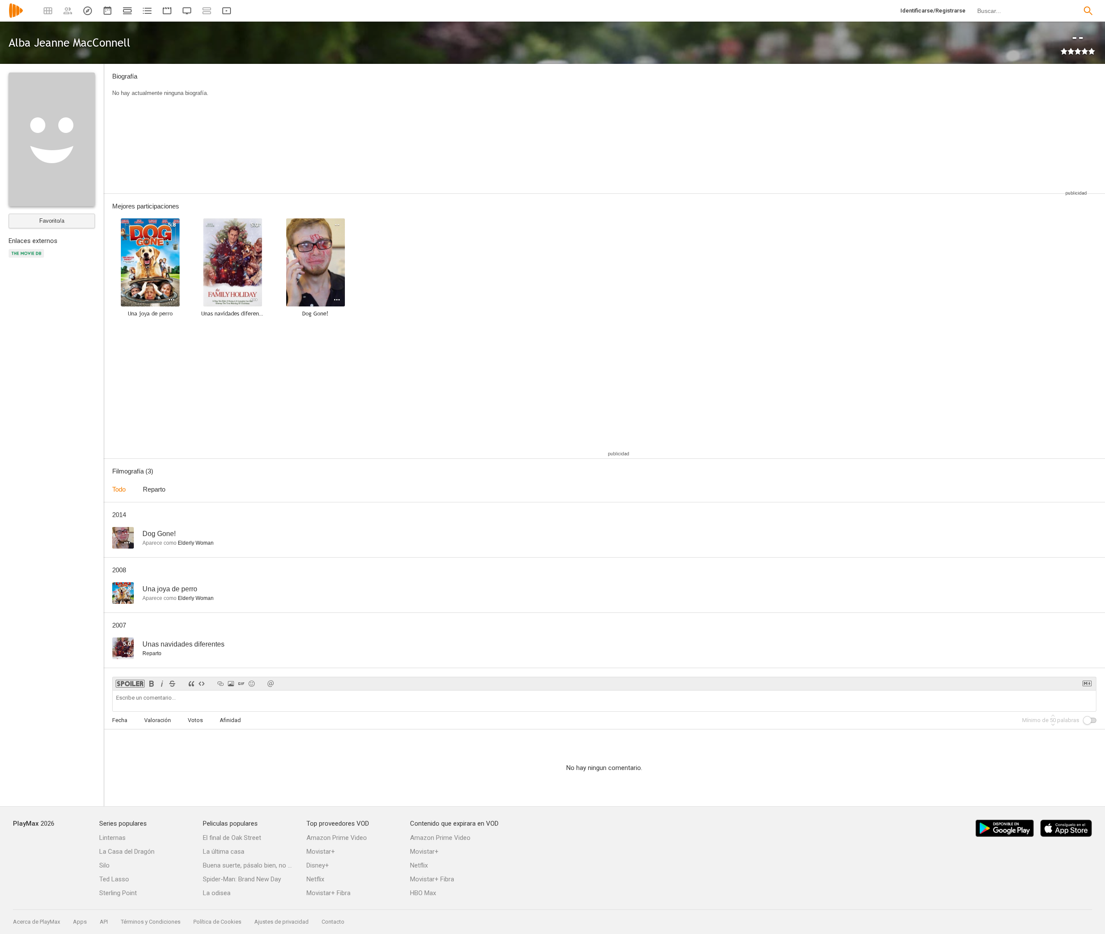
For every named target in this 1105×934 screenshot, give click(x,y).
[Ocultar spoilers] (130, 683)
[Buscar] (1088, 10)
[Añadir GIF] (241, 683)
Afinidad (230, 720)
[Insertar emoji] (251, 683)
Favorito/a (51, 221)
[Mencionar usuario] (270, 683)
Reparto (154, 489)
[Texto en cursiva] (162, 683)
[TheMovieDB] (28, 258)
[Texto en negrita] (151, 683)
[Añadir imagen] (231, 683)
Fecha (119, 720)
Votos (195, 720)
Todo (119, 489)
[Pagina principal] (16, 16)
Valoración (157, 720)
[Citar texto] (191, 683)
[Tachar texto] (172, 683)
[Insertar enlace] (220, 683)
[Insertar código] (201, 683)
